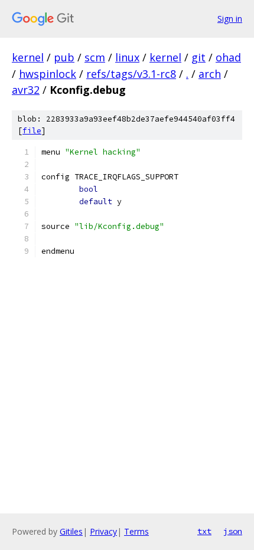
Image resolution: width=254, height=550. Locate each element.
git (198, 57)
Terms (136, 531)
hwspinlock (47, 74)
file (31, 131)
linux (127, 57)
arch (209, 74)
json (232, 531)
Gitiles (71, 531)
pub (64, 57)
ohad (228, 57)
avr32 (26, 90)
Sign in (229, 18)
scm (94, 57)
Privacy (103, 531)
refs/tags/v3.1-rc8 (131, 74)
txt (204, 531)
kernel (28, 57)
